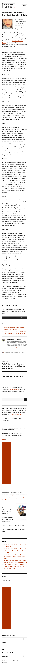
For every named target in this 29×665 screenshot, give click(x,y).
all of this (14, 496)
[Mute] (21, 318)
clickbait (4, 354)
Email (3, 439)
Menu (24, 5)
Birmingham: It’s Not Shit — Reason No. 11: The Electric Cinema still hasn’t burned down (15, 550)
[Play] (4, 318)
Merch (3, 649)
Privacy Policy (13, 660)
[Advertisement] (7, 463)
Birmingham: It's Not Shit (13, 389)
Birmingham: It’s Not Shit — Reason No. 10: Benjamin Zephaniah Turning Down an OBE (15, 556)
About (3, 639)
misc (23, 352)
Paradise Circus (5, 660)
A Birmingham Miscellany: (8, 635)
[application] (14, 317)
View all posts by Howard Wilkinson (17, 347)
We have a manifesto (16, 414)
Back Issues (5, 656)
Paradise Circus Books (8, 652)
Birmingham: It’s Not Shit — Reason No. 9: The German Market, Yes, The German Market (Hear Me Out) (15, 566)
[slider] (24, 317)
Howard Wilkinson (8, 352)
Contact (4, 642)
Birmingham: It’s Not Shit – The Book (11, 646)
